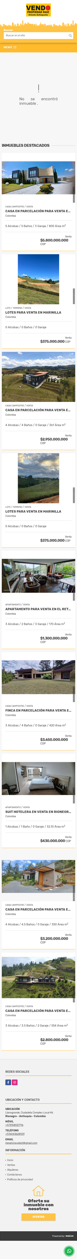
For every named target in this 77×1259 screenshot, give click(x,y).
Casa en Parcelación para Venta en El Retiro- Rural (38, 410)
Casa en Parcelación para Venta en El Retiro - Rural (38, 1011)
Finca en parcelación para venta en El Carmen (38, 710)
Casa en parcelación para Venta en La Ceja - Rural (38, 909)
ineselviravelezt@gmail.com (21, 1143)
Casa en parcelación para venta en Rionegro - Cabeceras (38, 211)
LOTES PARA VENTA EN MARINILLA (33, 312)
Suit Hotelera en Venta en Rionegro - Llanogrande (38, 812)
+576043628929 (15, 1134)
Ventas (11, 1165)
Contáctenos (14, 1174)
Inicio (10, 1160)
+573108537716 (14, 1125)
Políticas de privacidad (20, 1179)
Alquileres (12, 1169)
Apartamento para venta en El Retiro (38, 609)
